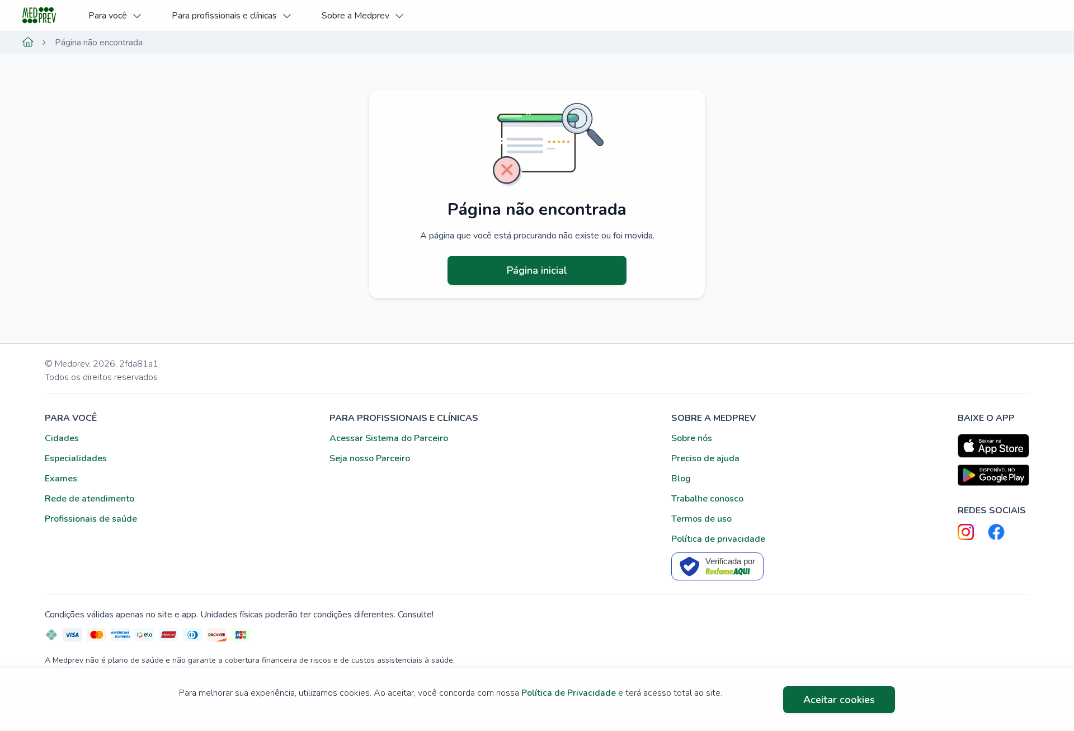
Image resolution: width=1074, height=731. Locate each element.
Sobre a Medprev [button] (355, 16)
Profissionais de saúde (91, 519)
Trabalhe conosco (707, 499)
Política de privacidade (718, 539)
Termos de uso (701, 519)
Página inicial (537, 270)
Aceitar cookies (839, 699)
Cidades (62, 438)
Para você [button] (107, 16)
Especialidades (76, 458)
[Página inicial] (28, 42)
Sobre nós (691, 438)
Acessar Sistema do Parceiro (388, 438)
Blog (681, 478)
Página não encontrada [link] (99, 42)
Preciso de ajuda (705, 458)
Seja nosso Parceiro (369, 458)
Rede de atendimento (89, 499)
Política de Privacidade (568, 693)
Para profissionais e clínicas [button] (224, 16)
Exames (61, 478)
